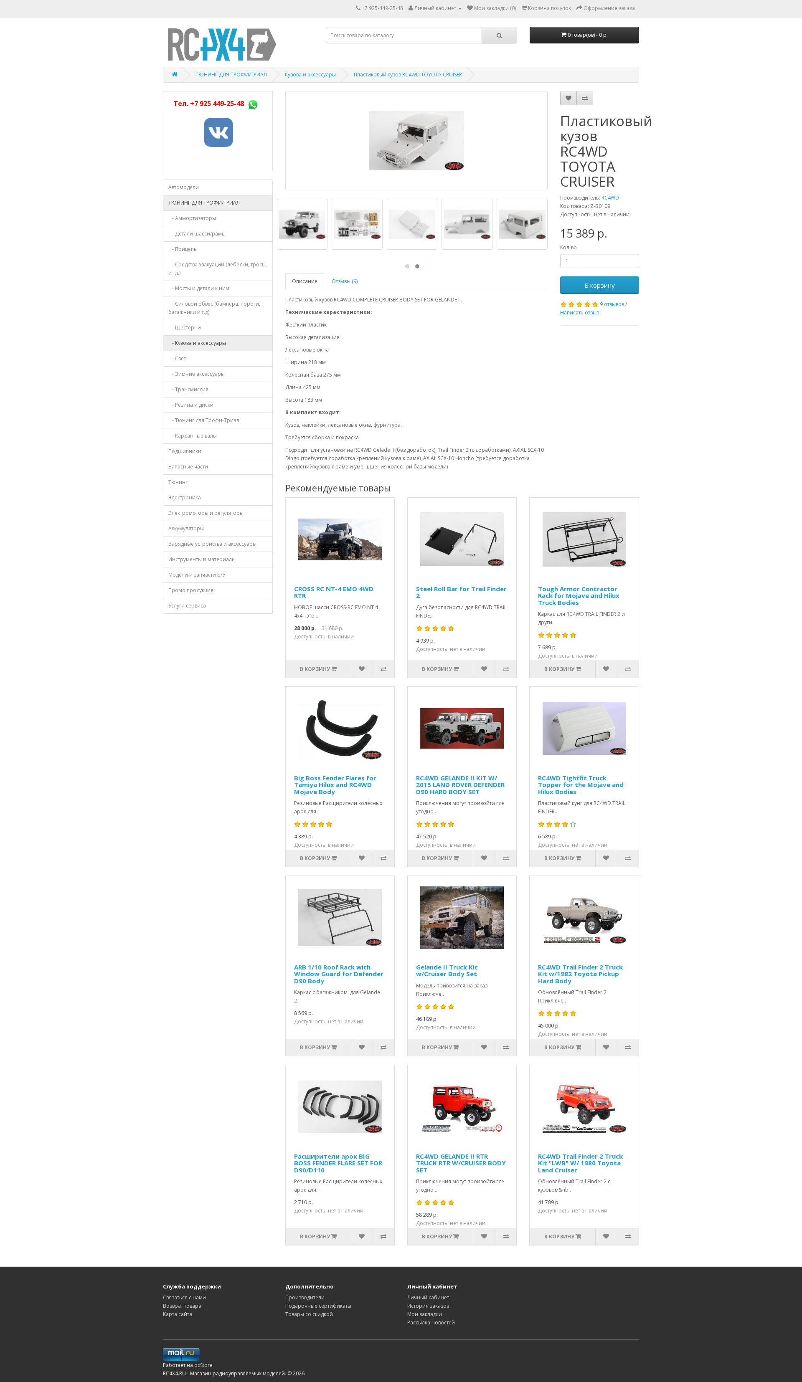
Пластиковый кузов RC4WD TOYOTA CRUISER (408, 74)
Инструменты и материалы (202, 559)
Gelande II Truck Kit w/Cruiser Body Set (447, 970)
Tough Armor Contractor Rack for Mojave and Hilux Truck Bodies (578, 596)
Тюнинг (178, 482)
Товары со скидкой (309, 1314)
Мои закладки (424, 1314)
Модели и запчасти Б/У (196, 574)
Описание (304, 281)
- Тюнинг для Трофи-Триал (203, 420)
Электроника (184, 497)
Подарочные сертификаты (318, 1305)
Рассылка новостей (431, 1322)
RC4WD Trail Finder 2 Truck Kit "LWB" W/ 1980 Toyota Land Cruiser (580, 1163)
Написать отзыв (579, 312)
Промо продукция (190, 590)
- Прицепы (183, 249)
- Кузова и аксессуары (197, 343)
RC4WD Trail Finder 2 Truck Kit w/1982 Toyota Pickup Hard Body (580, 974)
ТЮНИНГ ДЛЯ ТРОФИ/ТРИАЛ (231, 74)
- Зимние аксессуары (196, 373)
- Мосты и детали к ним (198, 288)
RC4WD (610, 197)
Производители (305, 1297)
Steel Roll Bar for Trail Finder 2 (461, 592)
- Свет (177, 358)
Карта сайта (177, 1314)
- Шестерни (184, 327)
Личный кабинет (428, 1297)
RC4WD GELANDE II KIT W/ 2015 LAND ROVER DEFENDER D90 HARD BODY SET (460, 785)
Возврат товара (182, 1305)
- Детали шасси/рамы (197, 233)
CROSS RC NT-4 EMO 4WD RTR (333, 592)
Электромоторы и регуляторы (206, 512)
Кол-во (568, 247)
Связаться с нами (184, 1297)
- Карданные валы (192, 435)
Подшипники (184, 451)
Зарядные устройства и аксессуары (212, 543)
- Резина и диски (190, 404)
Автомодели (183, 187)
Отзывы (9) (345, 281)
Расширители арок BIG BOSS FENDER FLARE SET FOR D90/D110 (338, 1163)
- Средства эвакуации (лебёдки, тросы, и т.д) (217, 268)
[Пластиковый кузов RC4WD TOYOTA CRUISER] (416, 140)
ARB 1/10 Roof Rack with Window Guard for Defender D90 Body (338, 974)
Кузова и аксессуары (310, 74)
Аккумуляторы (186, 528)
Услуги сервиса (187, 605)
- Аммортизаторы (192, 218)
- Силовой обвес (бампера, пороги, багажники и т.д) (214, 308)
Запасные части (188, 466)
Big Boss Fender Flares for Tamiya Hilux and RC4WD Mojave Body (335, 785)
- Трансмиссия (188, 389)
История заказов (428, 1305)
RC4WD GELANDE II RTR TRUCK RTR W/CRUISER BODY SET (461, 1163)
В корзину (599, 285)
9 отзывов (612, 304)
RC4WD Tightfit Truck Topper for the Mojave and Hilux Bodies (581, 785)
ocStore (203, 1365)
